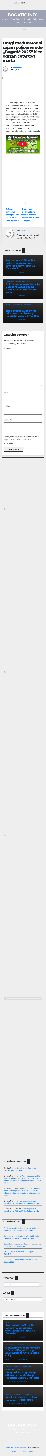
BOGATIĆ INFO (23, 14)
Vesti (7, 257)
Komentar (8, 348)
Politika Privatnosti (27, 1451)
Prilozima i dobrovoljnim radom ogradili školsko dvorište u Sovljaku (31, 214)
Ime (6, 392)
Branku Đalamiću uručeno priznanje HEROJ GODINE (21, 1399)
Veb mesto (8, 420)
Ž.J (39, 1447)
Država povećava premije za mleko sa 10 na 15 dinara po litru (14, 214)
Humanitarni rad (18, 1394)
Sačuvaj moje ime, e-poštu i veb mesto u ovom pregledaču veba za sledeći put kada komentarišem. (21, 440)
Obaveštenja (10, 281)
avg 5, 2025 (10, 1337)
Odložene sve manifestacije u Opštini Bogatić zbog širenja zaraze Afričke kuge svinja (22, 288)
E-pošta (7, 406)
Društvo (8, 304)
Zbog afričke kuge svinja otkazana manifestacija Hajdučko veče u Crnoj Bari (22, 313)
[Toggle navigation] (24, 29)
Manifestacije (17, 304)
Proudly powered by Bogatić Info (15, 1447)
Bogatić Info (17, 67)
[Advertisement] (23, 178)
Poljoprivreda (20, 281)
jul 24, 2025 (10, 1381)
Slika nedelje (29, 1394)
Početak (13, 1451)
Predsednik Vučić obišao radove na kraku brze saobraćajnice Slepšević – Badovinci (21, 264)
